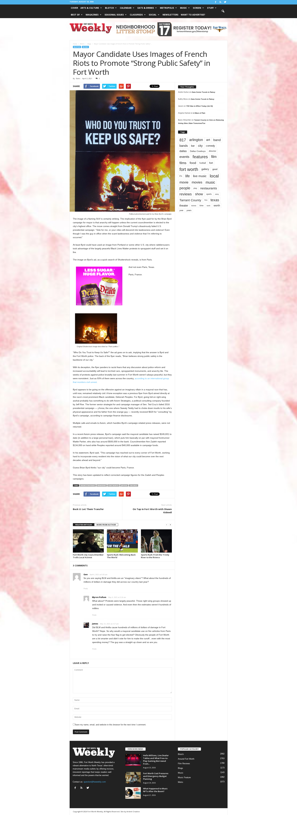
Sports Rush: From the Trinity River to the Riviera (155, 556)
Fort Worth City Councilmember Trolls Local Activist (88, 556)
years (189, 210)
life (187, 176)
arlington (196, 140)
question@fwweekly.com (95, 782)
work (208, 206)
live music (200, 176)
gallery (205, 169)
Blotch (109, 7)
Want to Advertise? (193, 14)
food (193, 163)
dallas (183, 151)
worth (217, 205)
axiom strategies (88, 485)
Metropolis (167, 7)
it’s (180, 176)
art (208, 140)
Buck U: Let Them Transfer (88, 509)
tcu (205, 200)
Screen (197, 7)
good (214, 169)
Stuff (210, 7)
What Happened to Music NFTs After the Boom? (155, 790)
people (184, 188)
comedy (210, 145)
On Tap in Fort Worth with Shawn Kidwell (152, 511)
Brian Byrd (101, 485)
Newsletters (170, 14)
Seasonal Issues (114, 14)
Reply (86, 588)
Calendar (125, 7)
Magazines (92, 14)
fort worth (113, 485)
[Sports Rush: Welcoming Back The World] (122, 541)
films (182, 163)
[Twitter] (225, 2)
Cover (74, 7)
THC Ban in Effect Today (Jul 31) (199, 106)
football (202, 163)
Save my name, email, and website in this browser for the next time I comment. (110, 724)
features (200, 157)
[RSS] (220, 2)
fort (211, 162)
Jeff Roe (124, 485)
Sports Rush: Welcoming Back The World (121, 556)
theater (183, 205)
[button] (223, 11)
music (210, 182)
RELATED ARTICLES (83, 524)
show (199, 194)
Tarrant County (190, 200)
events (184, 157)
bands (183, 145)
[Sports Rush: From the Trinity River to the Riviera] (156, 541)
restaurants (208, 188)
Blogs (85, 47)
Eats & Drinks (146, 7)
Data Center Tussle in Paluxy (203, 92)
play (195, 188)
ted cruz (133, 485)
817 (182, 140)
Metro (180, 782)
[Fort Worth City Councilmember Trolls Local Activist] (88, 541)
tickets (193, 206)
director (212, 151)
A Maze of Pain (199, 113)
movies (197, 182)
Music (183, 7)
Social (153, 14)
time (201, 205)
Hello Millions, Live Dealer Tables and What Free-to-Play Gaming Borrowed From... (156, 759)
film (214, 157)
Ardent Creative (133, 811)
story (217, 194)
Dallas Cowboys (198, 151)
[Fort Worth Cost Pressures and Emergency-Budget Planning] (133, 778)
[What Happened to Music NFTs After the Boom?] (133, 793)
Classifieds (136, 14)
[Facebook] (215, 2)
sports (209, 194)
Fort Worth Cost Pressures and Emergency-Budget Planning (155, 776)
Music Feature (184, 777)
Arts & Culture (89, 7)
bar (193, 145)
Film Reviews (184, 763)
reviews (185, 194)
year (181, 210)
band (217, 140)
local (214, 176)
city (200, 145)
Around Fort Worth (186, 759)
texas (215, 200)
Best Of (75, 14)
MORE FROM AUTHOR (106, 524)
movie (183, 182)
